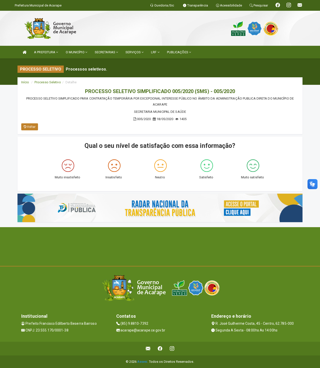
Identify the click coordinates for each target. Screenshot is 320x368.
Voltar (31, 127)
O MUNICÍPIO (75, 52)
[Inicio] (24, 52)
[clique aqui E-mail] (148, 348)
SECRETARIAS (105, 52)
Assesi (142, 361)
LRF (154, 52)
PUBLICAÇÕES (178, 52)
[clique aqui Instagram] (172, 348)
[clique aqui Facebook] (160, 348)
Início (25, 82)
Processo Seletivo (47, 82)
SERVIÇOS (134, 52)
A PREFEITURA (45, 52)
